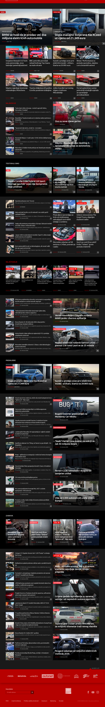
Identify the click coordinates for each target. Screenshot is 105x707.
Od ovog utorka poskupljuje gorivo (26, 477)
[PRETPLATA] (32, 692)
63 (97, 323)
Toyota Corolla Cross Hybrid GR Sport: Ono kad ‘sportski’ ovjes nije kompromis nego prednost (27, 184)
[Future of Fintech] (95, 676)
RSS (7, 701)
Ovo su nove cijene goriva (68, 121)
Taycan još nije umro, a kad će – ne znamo (28, 128)
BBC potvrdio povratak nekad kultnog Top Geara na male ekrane (39, 63)
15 (50, 192)
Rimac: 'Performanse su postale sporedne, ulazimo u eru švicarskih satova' (87, 63)
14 (50, 599)
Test (8, 170)
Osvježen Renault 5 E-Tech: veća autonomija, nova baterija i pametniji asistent (16, 63)
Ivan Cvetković (58, 41)
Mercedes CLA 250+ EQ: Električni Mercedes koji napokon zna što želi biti (64, 183)
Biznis (3, 12)
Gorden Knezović (59, 504)
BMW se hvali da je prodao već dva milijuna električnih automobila (24, 36)
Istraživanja (58, 203)
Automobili (81, 49)
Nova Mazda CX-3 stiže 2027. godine (27, 633)
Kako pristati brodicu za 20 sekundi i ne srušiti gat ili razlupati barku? (13, 281)
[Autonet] (47, 676)
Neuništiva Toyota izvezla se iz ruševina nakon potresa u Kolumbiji (16, 535)
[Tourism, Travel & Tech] (86, 676)
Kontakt (61, 701)
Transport (10, 76)
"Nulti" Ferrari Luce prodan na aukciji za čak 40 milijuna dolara (74, 442)
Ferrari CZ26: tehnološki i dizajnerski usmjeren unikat (73, 472)
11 (50, 207)
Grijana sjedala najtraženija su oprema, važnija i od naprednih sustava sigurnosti (75, 597)
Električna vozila (12, 49)
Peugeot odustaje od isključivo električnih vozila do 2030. (76, 652)
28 (97, 604)
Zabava (56, 76)
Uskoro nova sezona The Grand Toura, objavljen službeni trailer (86, 217)
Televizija (33, 49)
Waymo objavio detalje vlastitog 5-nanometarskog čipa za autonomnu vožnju (72, 146)
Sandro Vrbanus (58, 151)
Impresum (44, 701)
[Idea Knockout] (76, 676)
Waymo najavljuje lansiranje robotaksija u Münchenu (17, 89)
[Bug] (21, 676)
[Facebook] (88, 692)
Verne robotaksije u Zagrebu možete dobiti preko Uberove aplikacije (73, 316)
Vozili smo (57, 12)
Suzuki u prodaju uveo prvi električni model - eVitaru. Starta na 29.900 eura (63, 63)
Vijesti (56, 230)
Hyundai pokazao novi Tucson (24, 201)
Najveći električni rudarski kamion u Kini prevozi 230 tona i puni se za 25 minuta (75, 344)
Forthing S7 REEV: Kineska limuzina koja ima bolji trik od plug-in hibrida (88, 183)
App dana (56, 555)
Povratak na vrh (95, 668)
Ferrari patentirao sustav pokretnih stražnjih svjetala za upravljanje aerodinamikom (88, 91)
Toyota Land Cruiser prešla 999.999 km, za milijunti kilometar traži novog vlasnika (76, 625)
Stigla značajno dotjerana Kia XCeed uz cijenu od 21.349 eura (78, 36)
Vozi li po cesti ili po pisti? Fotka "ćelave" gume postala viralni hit (86, 244)
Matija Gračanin (18, 460)
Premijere (57, 49)
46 (50, 305)
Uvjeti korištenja (16, 701)
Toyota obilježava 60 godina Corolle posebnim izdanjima (40, 89)
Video (8, 522)
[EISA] (68, 691)
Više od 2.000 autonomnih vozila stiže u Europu (74, 499)
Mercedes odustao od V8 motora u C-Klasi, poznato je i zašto (64, 244)
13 (103, 43)
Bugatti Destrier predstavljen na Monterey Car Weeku (71, 415)
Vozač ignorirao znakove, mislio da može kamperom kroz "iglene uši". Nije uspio (64, 535)
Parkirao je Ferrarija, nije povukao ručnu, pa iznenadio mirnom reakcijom (88, 535)
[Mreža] (34, 676)
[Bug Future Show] (63, 676)
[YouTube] (92, 692)
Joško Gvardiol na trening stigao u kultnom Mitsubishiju (63, 90)
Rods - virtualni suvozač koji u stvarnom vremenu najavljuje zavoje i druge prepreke (74, 569)
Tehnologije (58, 132)
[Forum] (10, 676)
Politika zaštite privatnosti (31, 701)
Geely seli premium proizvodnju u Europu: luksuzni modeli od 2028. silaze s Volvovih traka (90, 282)
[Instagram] (97, 692)
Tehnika (80, 76)
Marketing (53, 701)
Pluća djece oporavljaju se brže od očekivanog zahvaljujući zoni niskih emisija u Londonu (63, 218)
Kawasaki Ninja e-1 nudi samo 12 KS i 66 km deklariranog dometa (59, 281)
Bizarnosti (81, 230)
